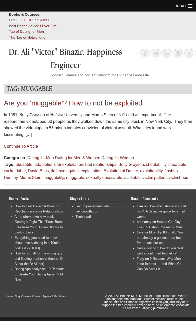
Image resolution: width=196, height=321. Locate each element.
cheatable (177, 164)
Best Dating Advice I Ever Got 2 (34, 26)
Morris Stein (30, 177)
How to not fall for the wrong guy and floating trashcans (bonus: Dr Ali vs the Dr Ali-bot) (39, 258)
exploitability (151, 171)
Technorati (83, 217)
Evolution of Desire (121, 171)
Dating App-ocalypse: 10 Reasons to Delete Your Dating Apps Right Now (40, 274)
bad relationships (100, 164)
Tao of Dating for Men (26, 31)
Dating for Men (40, 158)
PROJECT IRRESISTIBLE (30, 20)
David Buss (38, 171)
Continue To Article (21, 146)
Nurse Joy (144, 248)
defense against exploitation (76, 171)
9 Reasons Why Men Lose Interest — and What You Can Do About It (159, 264)
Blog (17, 296)
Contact (36, 296)
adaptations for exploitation (58, 164)
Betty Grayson (131, 164)
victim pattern (155, 177)
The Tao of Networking (27, 37)
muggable (75, 177)
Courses (26, 296)
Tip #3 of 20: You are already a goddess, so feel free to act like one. (160, 237)
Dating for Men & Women (77, 158)
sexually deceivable (104, 177)
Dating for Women (117, 158)
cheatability (156, 164)
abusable (24, 164)
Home (9, 296)
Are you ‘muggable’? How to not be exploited (73, 103)
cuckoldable (15, 171)
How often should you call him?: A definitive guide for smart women (162, 211)
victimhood (178, 177)
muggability (53, 177)
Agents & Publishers (55, 296)
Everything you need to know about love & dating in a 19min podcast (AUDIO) (37, 243)
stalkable (132, 177)
